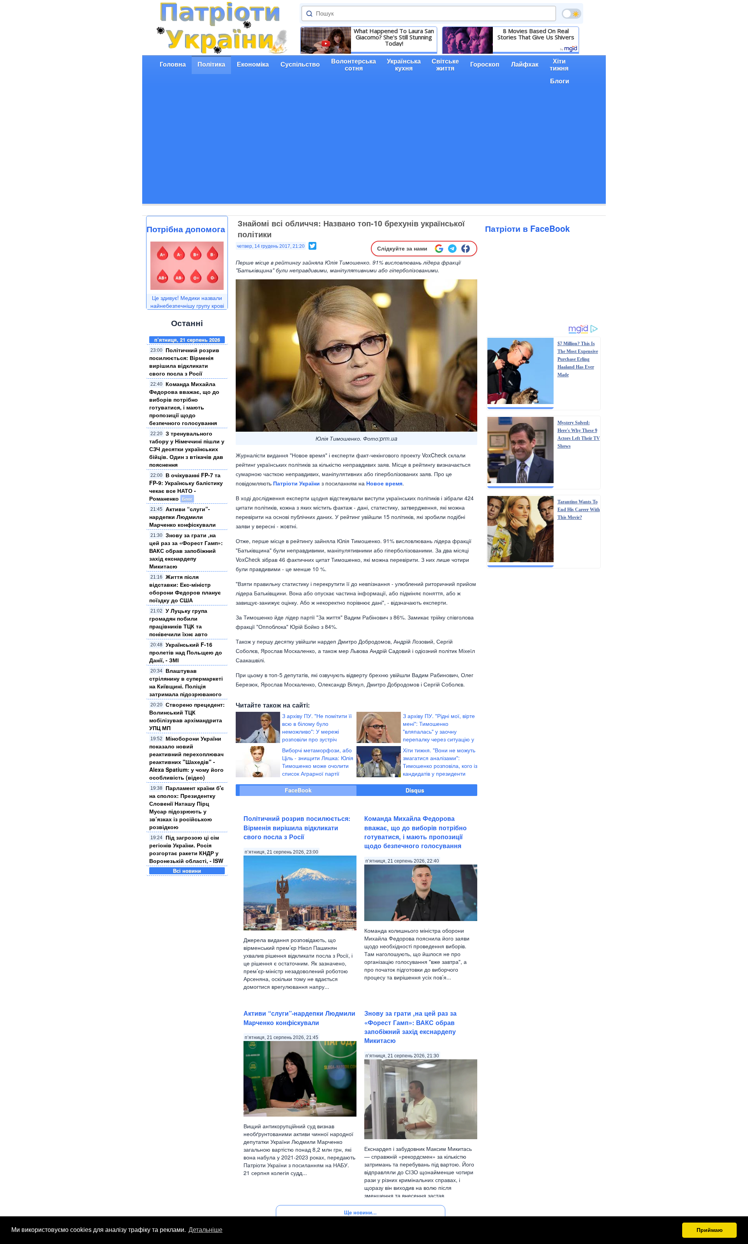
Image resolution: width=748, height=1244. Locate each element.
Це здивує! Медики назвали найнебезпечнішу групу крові (187, 301)
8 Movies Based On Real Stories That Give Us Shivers (535, 34)
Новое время (384, 483)
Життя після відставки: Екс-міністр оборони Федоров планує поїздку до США (185, 588)
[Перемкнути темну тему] (571, 14)
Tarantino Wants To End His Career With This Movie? (578, 509)
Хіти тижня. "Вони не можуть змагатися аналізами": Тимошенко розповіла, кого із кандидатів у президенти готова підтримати (440, 765)
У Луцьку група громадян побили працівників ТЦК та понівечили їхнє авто (178, 622)
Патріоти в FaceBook (527, 228)
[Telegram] (452, 248)
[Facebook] (465, 248)
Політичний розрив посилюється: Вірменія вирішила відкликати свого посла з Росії (184, 361)
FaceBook (298, 790)
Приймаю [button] (710, 1230)
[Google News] (439, 248)
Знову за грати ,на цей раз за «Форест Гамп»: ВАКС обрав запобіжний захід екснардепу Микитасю (186, 550)
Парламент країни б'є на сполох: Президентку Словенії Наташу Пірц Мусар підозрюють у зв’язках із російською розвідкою (186, 807)
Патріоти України (296, 483)
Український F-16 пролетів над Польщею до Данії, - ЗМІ (185, 652)
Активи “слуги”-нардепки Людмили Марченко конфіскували (182, 516)
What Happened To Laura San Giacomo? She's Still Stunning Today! (394, 37)
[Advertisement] (374, 149)
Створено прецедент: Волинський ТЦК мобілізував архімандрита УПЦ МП (187, 716)
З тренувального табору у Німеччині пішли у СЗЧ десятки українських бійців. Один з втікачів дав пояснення (186, 448)
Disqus (415, 790)
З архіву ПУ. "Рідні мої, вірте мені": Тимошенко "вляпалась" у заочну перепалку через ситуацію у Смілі (439, 731)
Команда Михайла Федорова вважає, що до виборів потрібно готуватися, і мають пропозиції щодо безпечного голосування (184, 403)
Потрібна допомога (185, 229)
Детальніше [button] (205, 1229)
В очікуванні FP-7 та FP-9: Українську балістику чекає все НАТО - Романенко (186, 486)
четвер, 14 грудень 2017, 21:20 (271, 246)
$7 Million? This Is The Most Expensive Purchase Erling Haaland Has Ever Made (577, 359)
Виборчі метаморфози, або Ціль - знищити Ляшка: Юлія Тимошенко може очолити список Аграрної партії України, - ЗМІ (317, 765)
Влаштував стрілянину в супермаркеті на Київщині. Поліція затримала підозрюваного (186, 682)
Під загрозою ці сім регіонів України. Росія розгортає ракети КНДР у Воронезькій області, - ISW (186, 849)
